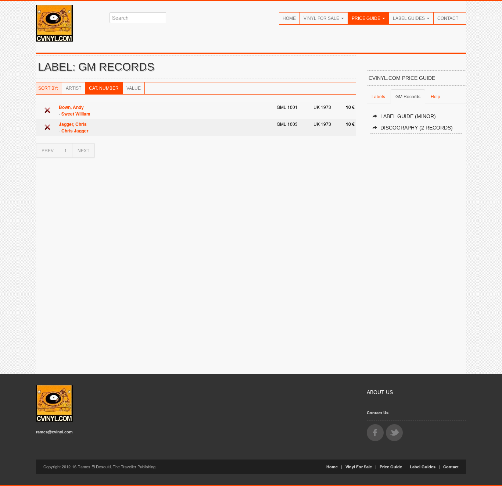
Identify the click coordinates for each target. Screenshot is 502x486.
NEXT (83, 150)
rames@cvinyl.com (54, 431)
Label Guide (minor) (408, 116)
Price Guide (366, 18)
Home (289, 18)
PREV (48, 150)
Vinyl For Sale (322, 18)
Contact (447, 18)
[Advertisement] (416, 250)
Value (133, 88)
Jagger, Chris (73, 124)
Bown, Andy (71, 107)
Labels (378, 96)
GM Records (407, 96)
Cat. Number (104, 88)
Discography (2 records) (416, 128)
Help (435, 96)
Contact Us (377, 412)
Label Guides (409, 18)
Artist (73, 88)
